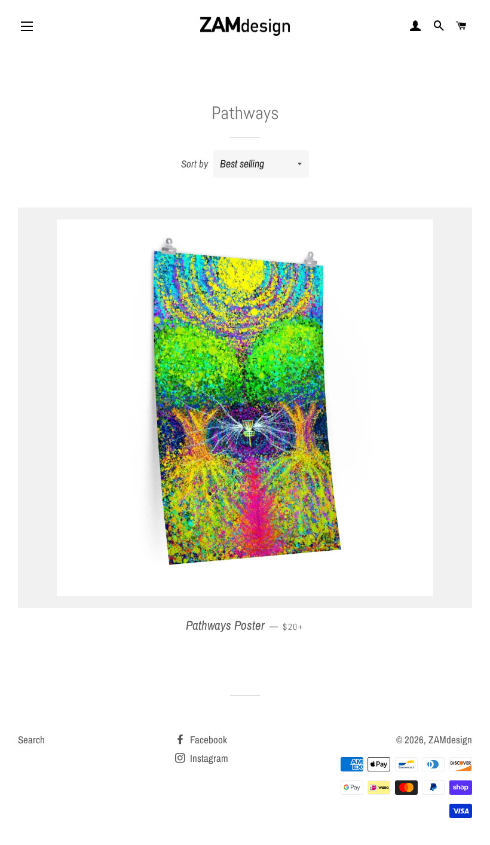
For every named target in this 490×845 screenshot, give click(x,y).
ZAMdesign (450, 739)
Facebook (207, 739)
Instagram (208, 758)
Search (31, 739)
